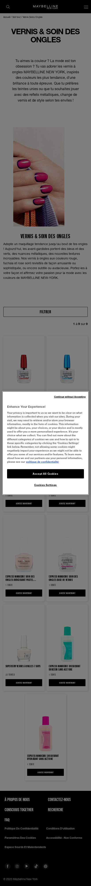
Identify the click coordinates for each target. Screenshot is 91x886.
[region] (45, 443)
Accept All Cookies (45, 473)
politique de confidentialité (42, 461)
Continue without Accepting (69, 396)
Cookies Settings (45, 485)
